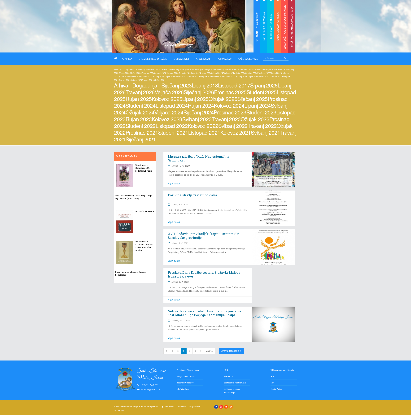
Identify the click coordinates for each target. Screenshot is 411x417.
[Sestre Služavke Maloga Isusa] (116, 58)
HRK (226, 370)
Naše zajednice (248, 58)
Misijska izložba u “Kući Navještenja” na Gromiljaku (198, 158)
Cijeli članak (174, 183)
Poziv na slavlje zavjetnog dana (192, 195)
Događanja (130, 69)
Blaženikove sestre (144, 211)
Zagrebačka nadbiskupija (235, 382)
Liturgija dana (183, 388)
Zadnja (209, 350)
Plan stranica (169, 406)
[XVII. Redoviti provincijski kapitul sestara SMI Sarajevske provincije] (273, 247)
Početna (117, 69)
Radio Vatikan (277, 388)
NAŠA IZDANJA (126, 156)
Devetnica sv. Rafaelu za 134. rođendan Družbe (143, 168)
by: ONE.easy (119, 410)
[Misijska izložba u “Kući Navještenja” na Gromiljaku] (273, 169)
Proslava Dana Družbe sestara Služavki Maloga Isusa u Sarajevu (204, 274)
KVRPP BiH (229, 376)
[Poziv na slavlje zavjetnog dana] (273, 208)
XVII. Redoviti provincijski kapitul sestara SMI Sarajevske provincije (204, 236)
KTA (272, 382)
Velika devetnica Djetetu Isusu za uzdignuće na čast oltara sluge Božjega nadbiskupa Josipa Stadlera (204, 315)
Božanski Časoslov (185, 382)
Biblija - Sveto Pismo (186, 376)
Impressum (182, 406)
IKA (272, 376)
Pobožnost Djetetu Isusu (188, 370)
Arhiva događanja (230, 350)
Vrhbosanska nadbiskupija (282, 370)
